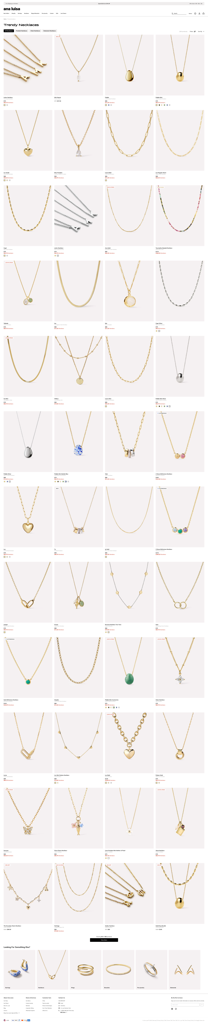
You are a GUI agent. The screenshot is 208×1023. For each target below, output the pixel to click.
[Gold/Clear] (161, 105)
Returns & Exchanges (47, 1005)
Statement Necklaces (49, 31)
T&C (165, 1020)
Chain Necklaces (35, 31)
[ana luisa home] (104, 7)
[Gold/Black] (159, 105)
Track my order (45, 1003)
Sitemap (154, 1020)
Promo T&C (169, 1020)
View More (104, 940)
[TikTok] (176, 1009)
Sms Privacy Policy (189, 1020)
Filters (191, 31)
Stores (190, 13)
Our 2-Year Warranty (47, 1008)
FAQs (43, 1000)
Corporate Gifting (30, 1008)
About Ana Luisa (8, 998)
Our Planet (6, 1003)
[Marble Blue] (108, 105)
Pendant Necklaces (21, 31)
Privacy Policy (160, 1020)
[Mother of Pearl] (108, 858)
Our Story (6, 1000)
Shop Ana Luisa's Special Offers (11, 1013)
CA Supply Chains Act (199, 1020)
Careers (5, 1010)
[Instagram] (172, 1009)
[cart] (203, 13)
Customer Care (46, 998)
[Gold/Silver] (7, 180)
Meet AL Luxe (7, 1005)
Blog (5, 1008)
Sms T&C (175, 1020)
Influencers (44, 1010)
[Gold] (4, 105)
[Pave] (57, 782)
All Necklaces (9, 31)
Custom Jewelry (29, 1003)
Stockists (28, 1005)
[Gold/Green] (164, 105)
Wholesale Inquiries (30, 1010)
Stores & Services (31, 998)
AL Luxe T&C (181, 1020)
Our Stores (28, 1000)
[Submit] (201, 1004)
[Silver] (7, 105)
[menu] (199, 13)
